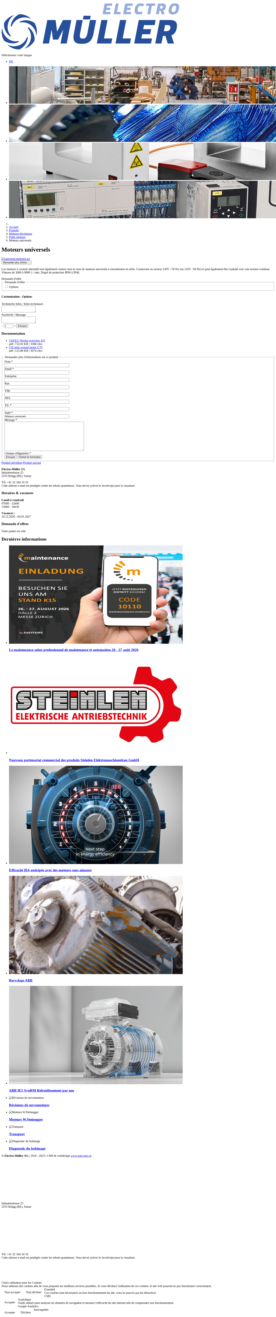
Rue (7, 383)
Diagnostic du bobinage (27, 1148)
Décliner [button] (26, 1312)
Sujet (9, 412)
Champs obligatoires (18, 453)
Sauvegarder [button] (41, 1309)
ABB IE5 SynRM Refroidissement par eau (41, 1090)
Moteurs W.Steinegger (26, 1119)
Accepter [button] (9, 1302)
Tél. (8, 405)
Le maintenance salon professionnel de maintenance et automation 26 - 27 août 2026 (74, 650)
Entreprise (11, 376)
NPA (8, 398)
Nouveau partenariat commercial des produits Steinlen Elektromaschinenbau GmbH (74, 760)
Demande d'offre (11, 278)
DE (11, 61)
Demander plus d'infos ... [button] (16, 262)
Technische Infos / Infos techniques (22, 303)
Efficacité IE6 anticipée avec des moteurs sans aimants (50, 870)
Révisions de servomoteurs (29, 1105)
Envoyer (22, 326)
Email (9, 368)
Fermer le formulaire (30, 457)
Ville (7, 390)
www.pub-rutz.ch (81, 1155)
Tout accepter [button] (12, 1292)
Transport (17, 1134)
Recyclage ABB (20, 980)
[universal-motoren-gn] (16, 258)
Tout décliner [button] (33, 1292)
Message (11, 420)
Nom (9, 361)
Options (13, 286)
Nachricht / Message (14, 314)
